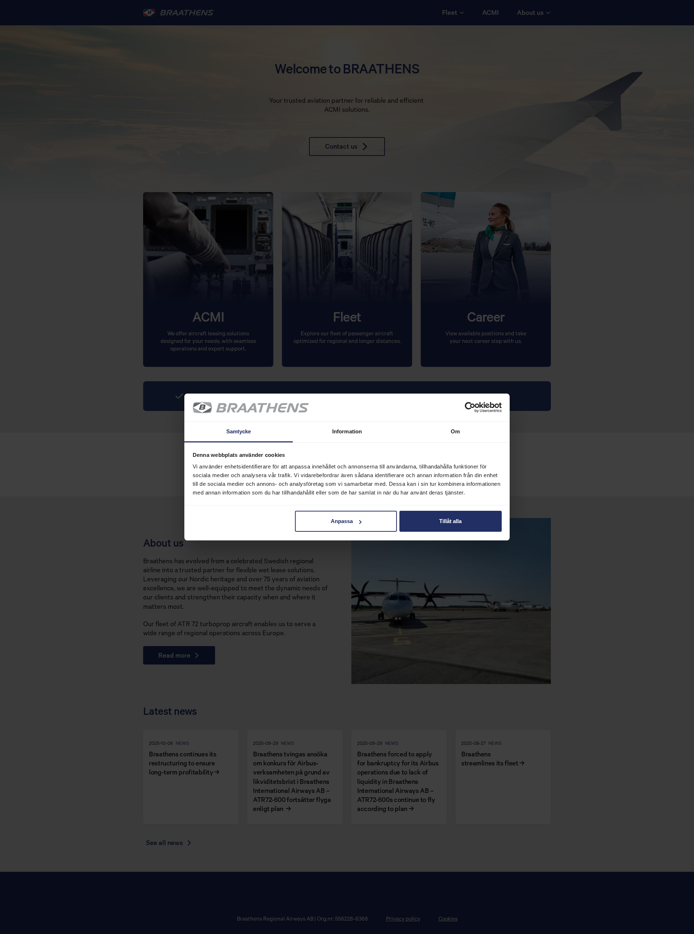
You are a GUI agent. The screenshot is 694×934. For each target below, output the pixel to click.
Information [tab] (347, 431)
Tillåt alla (450, 521)
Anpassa (342, 521)
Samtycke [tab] (238, 431)
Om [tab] (455, 431)
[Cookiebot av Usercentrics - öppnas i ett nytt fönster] (470, 407)
